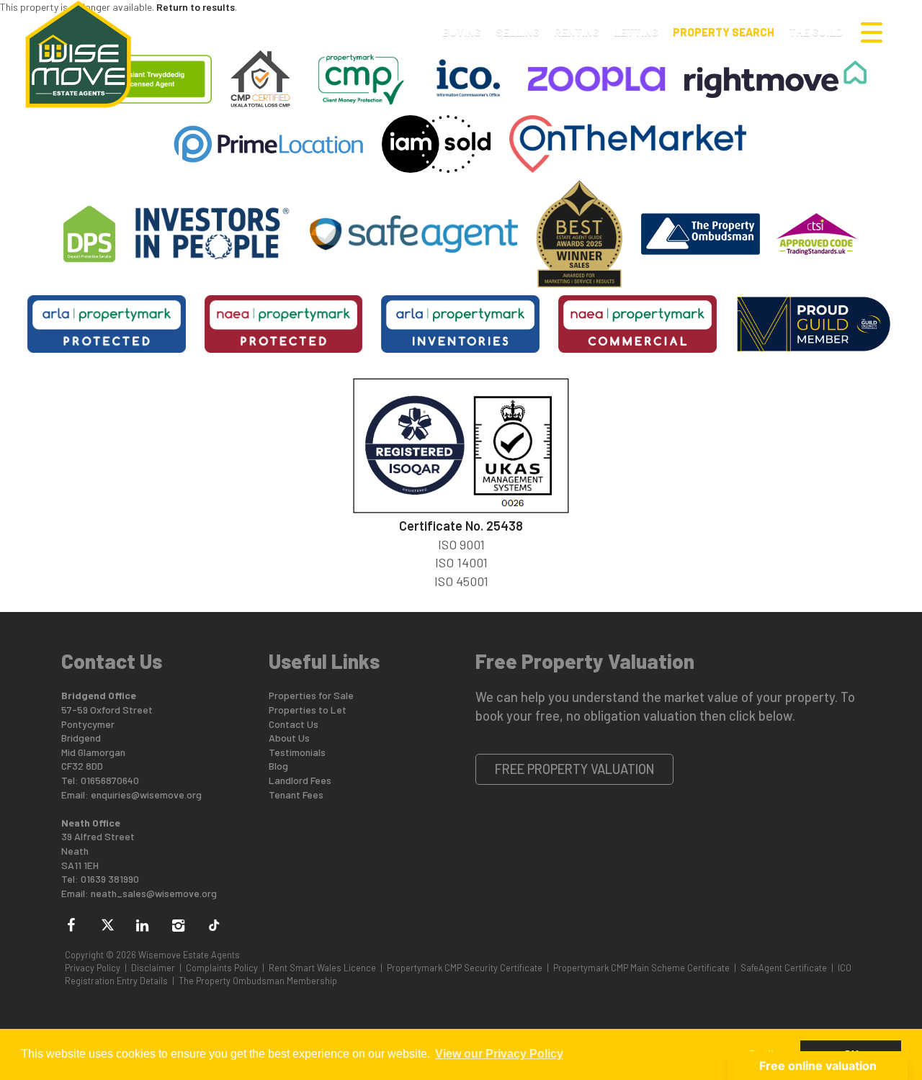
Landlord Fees (300, 780)
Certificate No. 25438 (461, 526)
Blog (278, 766)
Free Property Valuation (575, 769)
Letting (636, 31)
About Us (289, 738)
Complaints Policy (222, 967)
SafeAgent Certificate (783, 967)
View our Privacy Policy (499, 1054)
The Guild (816, 31)
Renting (576, 31)
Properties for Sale (311, 695)
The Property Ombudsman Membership (258, 980)
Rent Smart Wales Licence (322, 967)
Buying (461, 31)
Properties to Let (307, 709)
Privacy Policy (92, 967)
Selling (518, 31)
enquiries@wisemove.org (146, 794)
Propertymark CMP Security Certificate (464, 967)
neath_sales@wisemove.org (154, 893)
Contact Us (293, 724)
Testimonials (297, 752)
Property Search (723, 31)
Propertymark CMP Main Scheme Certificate (641, 967)
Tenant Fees (296, 794)
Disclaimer (153, 967)
